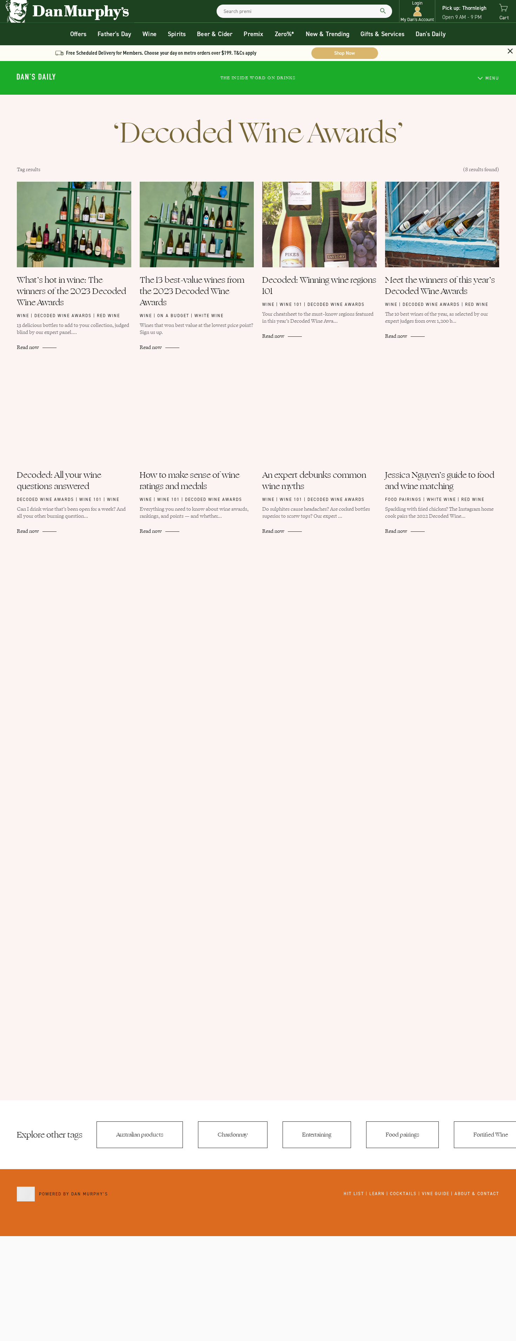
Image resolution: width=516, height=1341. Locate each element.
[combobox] (304, 11)
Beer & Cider (214, 34)
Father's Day (114, 34)
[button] (417, 11)
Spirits (177, 34)
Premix (253, 34)
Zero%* (285, 34)
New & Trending (328, 34)
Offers (78, 34)
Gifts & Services (382, 34)
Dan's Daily (431, 34)
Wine (150, 34)
